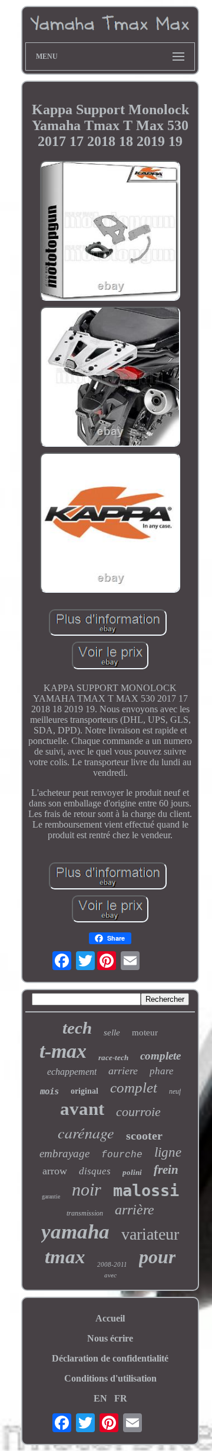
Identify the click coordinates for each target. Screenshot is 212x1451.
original (84, 1091)
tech (77, 1027)
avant (82, 1108)
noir (86, 1189)
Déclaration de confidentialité (110, 1358)
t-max (63, 1051)
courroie (138, 1111)
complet (133, 1087)
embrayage (64, 1153)
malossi (146, 1190)
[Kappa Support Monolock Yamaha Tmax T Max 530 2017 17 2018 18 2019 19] (110, 232)
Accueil (110, 1318)
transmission (85, 1213)
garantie (51, 1196)
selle (112, 1032)
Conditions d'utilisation (110, 1378)
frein (166, 1170)
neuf (175, 1091)
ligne (167, 1152)
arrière (134, 1209)
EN (100, 1398)
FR (120, 1398)
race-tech (113, 1057)
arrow (54, 1171)
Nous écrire (110, 1338)
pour (157, 1256)
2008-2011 (112, 1264)
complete (160, 1056)
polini (132, 1172)
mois (49, 1091)
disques (95, 1171)
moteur (145, 1032)
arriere (123, 1071)
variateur (150, 1234)
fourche (122, 1155)
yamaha (75, 1231)
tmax (65, 1256)
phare (162, 1071)
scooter (144, 1135)
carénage (86, 1132)
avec (110, 1275)
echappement (72, 1072)
